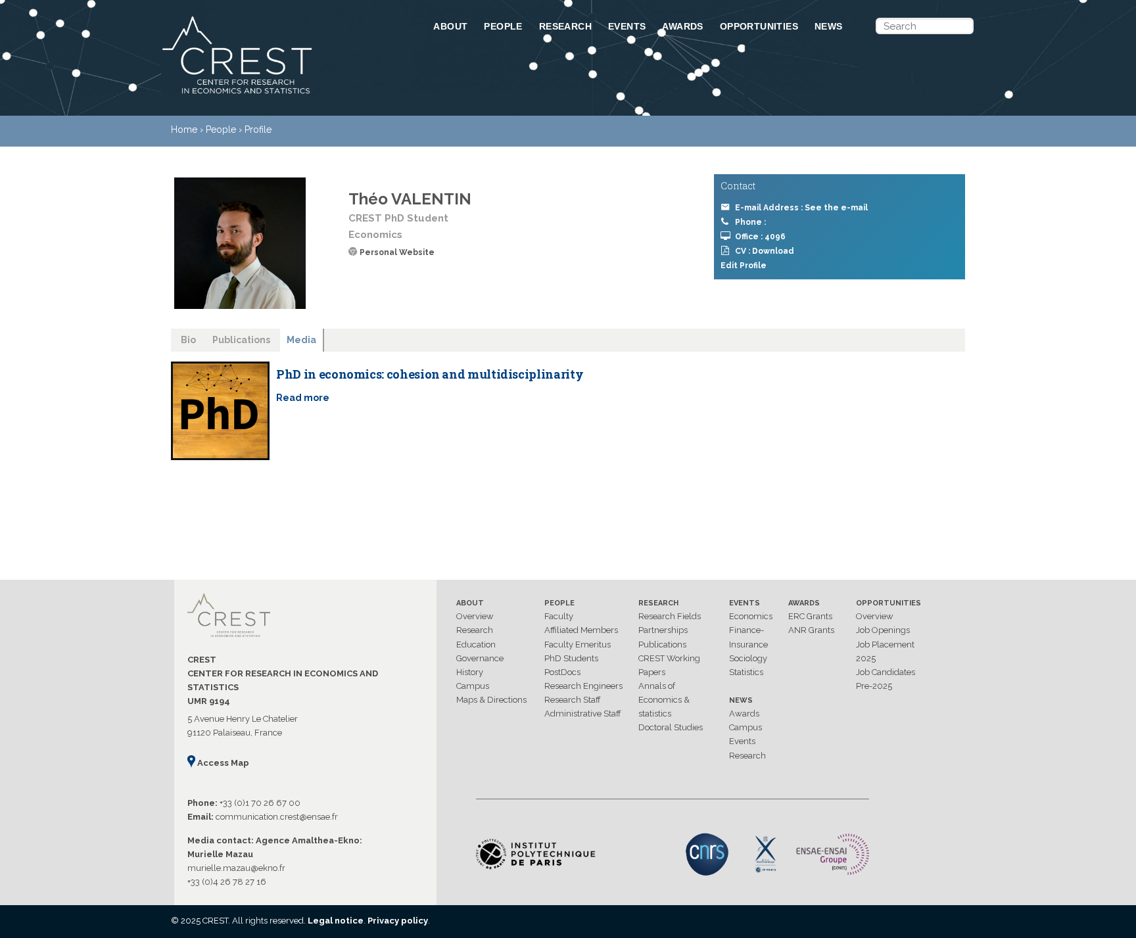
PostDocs (562, 672)
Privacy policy (397, 921)
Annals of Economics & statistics (664, 699)
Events (627, 26)
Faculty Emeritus (577, 644)
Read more (302, 397)
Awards (682, 26)
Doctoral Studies (670, 727)
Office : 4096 (760, 236)
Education (476, 644)
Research (565, 26)
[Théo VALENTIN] (240, 243)
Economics (750, 616)
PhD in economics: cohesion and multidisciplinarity (429, 374)
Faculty (558, 616)
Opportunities (759, 26)
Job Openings (883, 630)
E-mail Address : (801, 207)
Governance (480, 658)
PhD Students (571, 658)
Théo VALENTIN (409, 198)
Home (184, 129)
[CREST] (280, 94)
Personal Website (397, 252)
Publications (662, 644)
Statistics (746, 672)
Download (773, 251)
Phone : (750, 222)
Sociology (748, 658)
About (450, 26)
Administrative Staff (582, 713)
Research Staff (572, 700)
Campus (472, 686)
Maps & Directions (491, 700)
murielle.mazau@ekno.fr (236, 868)
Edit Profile (744, 265)
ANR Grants (811, 630)
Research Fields (669, 616)
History (469, 672)
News (829, 26)
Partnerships (663, 630)
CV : (764, 251)
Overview (475, 616)
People (503, 26)
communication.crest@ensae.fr (277, 817)
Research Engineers (583, 686)
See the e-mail (836, 207)
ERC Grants (810, 616)
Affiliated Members (581, 630)
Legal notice (336, 921)
